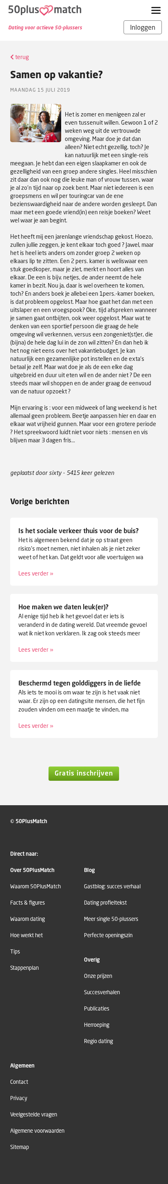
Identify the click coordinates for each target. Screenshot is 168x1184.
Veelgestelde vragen (33, 1114)
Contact (19, 1082)
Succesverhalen (102, 992)
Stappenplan (24, 967)
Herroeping (96, 1024)
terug (21, 57)
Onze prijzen (98, 976)
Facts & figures (27, 902)
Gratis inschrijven (84, 773)
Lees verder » (35, 573)
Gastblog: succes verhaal (112, 886)
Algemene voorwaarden (37, 1130)
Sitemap (19, 1147)
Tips (15, 951)
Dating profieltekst (105, 902)
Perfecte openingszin (108, 935)
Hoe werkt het (26, 935)
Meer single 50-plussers (111, 919)
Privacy (18, 1098)
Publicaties (96, 1008)
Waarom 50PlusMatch (35, 886)
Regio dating (98, 1041)
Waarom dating (27, 919)
